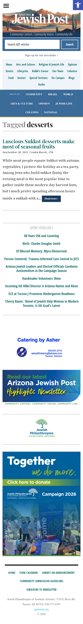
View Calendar (28, 573)
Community (34, 94)
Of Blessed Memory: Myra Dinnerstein (41, 251)
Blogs (72, 78)
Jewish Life (63, 103)
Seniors (21, 78)
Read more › (51, 198)
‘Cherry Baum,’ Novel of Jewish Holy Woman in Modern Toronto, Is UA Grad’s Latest (42, 303)
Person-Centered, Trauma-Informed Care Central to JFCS (41, 259)
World (68, 94)
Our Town (57, 71)
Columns (72, 71)
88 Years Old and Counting (41, 236)
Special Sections (39, 78)
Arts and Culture (25, 64)
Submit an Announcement (58, 573)
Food (11, 78)
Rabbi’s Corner (40, 71)
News (9, 64)
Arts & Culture (21, 103)
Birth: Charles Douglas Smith (41, 244)
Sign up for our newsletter (40, 55)
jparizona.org (41, 609)
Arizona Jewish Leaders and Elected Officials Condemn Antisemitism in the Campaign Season (42, 268)
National (51, 112)
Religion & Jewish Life (51, 64)
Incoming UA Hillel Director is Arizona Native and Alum (41, 286)
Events (9, 71)
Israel (53, 94)
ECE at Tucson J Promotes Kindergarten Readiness (41, 294)
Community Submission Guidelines (41, 581)
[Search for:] (32, 44)
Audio (41, 84)
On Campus (58, 78)
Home (11, 573)
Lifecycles (22, 71)
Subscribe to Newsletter (41, 589)
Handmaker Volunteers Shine (41, 278)
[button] (78, 5)
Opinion (72, 64)
